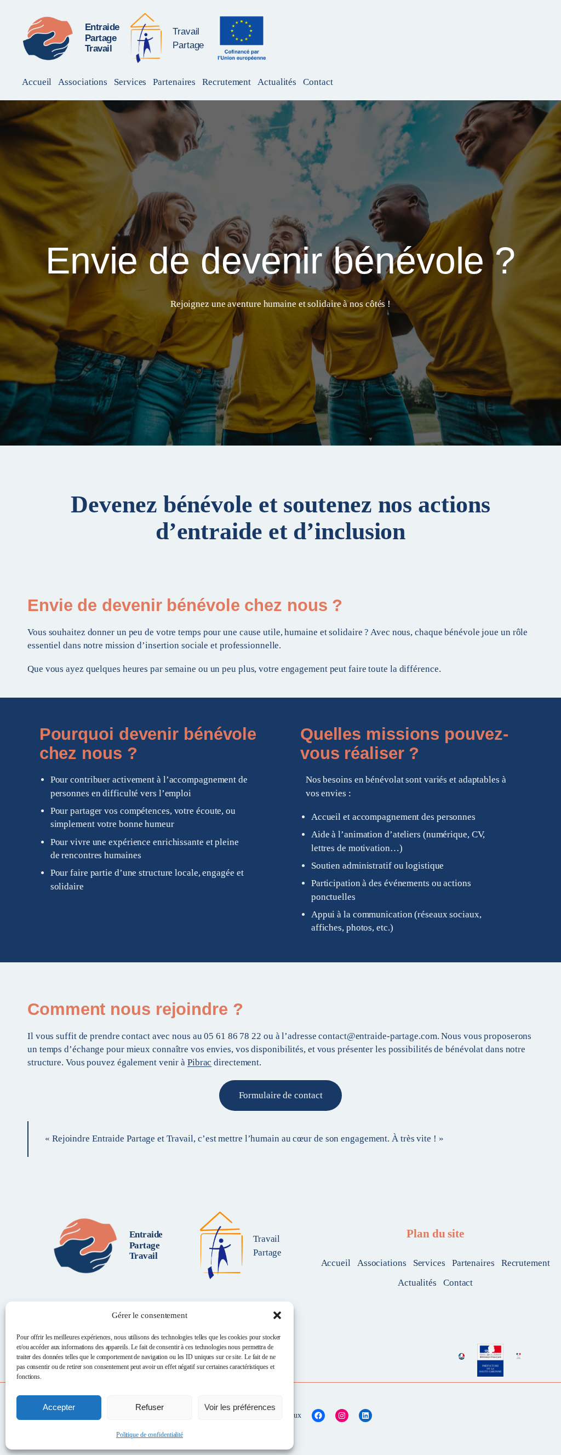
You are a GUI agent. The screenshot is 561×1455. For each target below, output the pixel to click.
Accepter (59, 1407)
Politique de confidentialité (149, 1435)
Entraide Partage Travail (102, 37)
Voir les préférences (240, 1407)
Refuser (149, 1407)
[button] (277, 1315)
